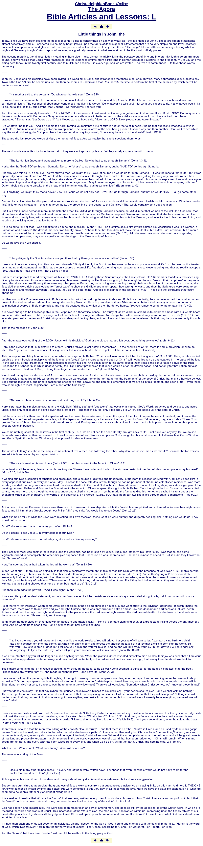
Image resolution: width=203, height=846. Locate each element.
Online (101, 4)
